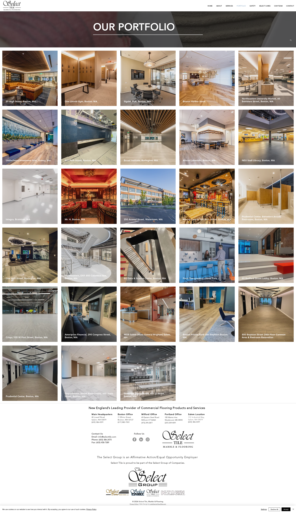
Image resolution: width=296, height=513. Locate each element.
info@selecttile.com (107, 437)
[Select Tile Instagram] (148, 439)
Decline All (274, 509)
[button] (291, 40)
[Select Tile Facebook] (134, 439)
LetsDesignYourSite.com (158, 504)
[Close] (293, 509)
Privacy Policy (134, 504)
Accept (286, 509)
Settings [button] (264, 509)
